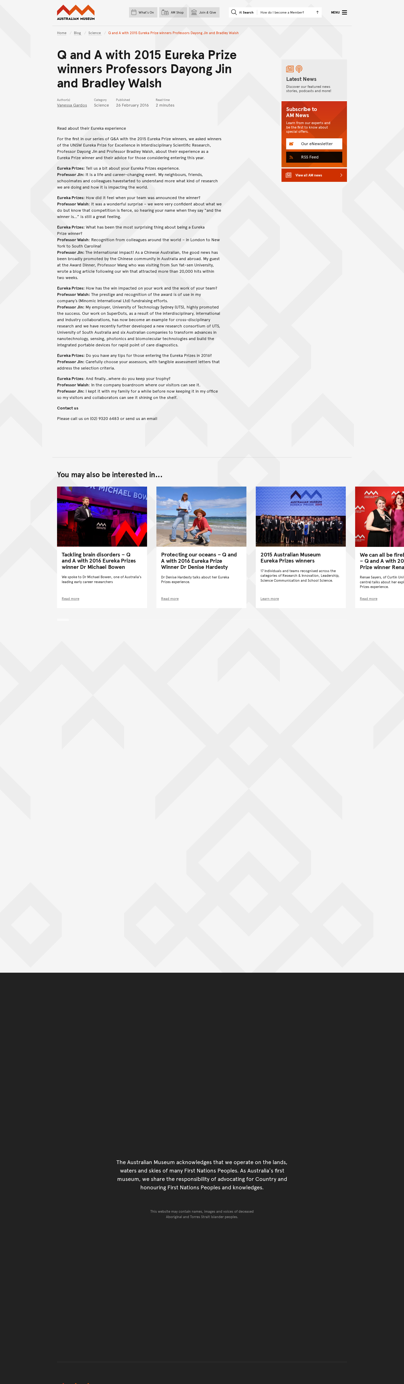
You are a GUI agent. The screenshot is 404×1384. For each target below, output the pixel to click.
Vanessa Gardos (72, 105)
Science (95, 32)
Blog (78, 32)
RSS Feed (309, 157)
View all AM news (309, 174)
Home (61, 32)
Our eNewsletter (316, 143)
